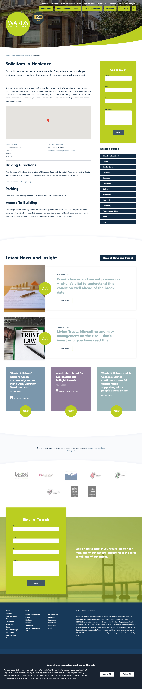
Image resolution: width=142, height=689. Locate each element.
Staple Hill (106, 200)
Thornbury (107, 205)
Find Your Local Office (71, 3)
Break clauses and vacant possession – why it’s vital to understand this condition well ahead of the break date (88, 286)
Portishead (107, 194)
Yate (104, 222)
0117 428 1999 (57, 144)
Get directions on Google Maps (19, 181)
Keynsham (107, 183)
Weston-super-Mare (110, 211)
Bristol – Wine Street (111, 156)
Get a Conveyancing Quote (67, 8)
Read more (65, 300)
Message (108, 109)
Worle (105, 216)
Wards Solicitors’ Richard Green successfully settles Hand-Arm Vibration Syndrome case (23, 380)
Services (54, 3)
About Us (101, 3)
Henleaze (106, 178)
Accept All (106, 674)
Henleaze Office (12, 144)
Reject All (127, 674)
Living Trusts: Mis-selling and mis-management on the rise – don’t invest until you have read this (85, 336)
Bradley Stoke (108, 167)
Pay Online (110, 8)
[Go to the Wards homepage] (18, 26)
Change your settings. (95, 448)
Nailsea (105, 189)
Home (45, 3)
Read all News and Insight (118, 258)
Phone (107, 98)
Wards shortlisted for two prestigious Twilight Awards (69, 377)
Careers (112, 3)
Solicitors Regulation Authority (123, 622)
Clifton (105, 161)
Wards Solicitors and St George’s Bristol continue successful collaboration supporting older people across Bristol (116, 382)
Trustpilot (71, 450)
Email (107, 86)
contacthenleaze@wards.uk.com (61, 150)
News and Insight (127, 3)
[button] (48, 120)
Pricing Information (92, 8)
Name (107, 75)
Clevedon (106, 172)
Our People (89, 3)
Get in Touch (46, 8)
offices (103, 557)
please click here (68, 678)
